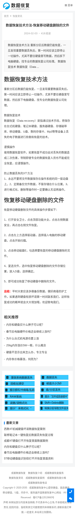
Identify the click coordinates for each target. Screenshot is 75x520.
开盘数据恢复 (45, 492)
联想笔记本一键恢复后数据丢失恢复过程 (28, 434)
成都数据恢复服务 (54, 473)
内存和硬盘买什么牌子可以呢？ (25, 324)
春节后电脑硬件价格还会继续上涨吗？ (29, 331)
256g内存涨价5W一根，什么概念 (26, 345)
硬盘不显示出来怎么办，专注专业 (26, 352)
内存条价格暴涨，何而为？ (22, 359)
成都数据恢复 (18, 473)
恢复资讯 (17, 16)
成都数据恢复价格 (56, 477)
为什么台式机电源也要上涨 (22, 338)
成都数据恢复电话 (37, 482)
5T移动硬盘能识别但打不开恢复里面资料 (29, 458)
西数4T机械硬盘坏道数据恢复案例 (24, 428)
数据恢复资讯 (16, 477)
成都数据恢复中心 (38, 487)
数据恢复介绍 (35, 473)
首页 (6, 16)
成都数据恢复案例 (35, 477)
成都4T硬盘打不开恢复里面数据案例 (26, 440)
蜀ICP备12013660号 (43, 497)
